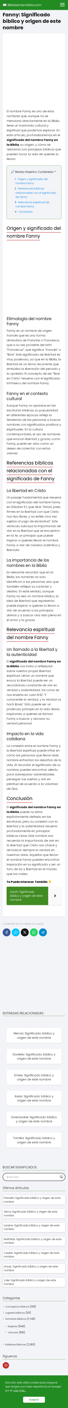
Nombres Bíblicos (15, 1319)
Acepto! (34, 1399)
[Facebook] (7, 932)
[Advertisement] (34, 67)
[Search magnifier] (61, 1177)
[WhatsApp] (34, 932)
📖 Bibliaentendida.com (22, 5)
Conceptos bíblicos (17, 1306)
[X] (25, 932)
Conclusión (25, 212)
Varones (13, 1332)
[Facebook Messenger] (16, 932)
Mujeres (12, 1326)
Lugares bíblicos (15, 1312)
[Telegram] (43, 932)
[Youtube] (6, 1365)
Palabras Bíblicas (15, 1344)
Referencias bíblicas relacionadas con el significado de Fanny (36, 193)
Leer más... (19, 1390)
